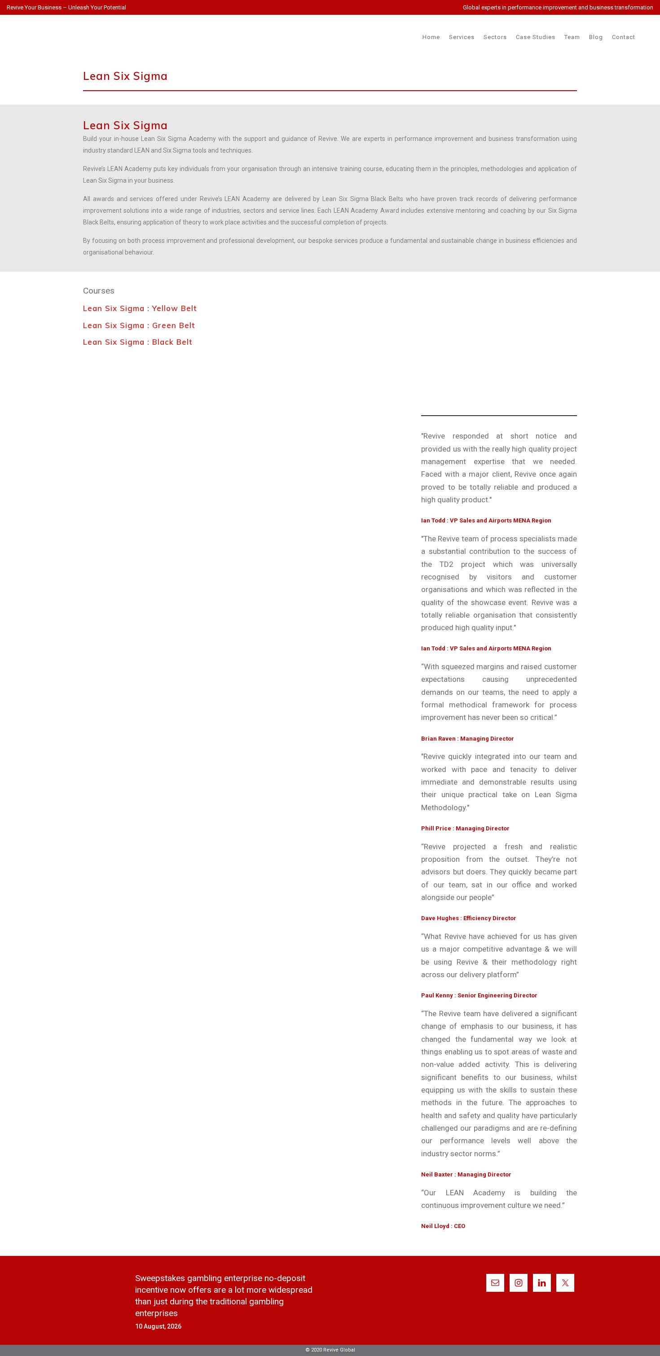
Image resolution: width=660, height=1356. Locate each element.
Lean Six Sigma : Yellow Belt (140, 308)
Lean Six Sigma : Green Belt (139, 325)
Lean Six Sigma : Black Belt (137, 342)
